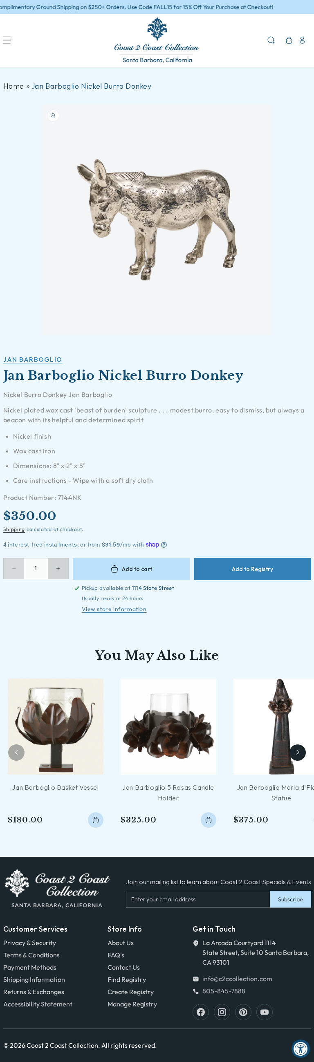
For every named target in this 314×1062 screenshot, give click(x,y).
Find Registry (127, 979)
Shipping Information (34, 979)
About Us (121, 943)
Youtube (264, 1012)
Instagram (222, 1012)
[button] (7, 40)
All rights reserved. (129, 1045)
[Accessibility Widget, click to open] (301, 1049)
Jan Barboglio (33, 359)
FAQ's (116, 955)
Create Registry (131, 992)
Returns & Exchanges (33, 992)
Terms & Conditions (31, 955)
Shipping (14, 529)
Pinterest (243, 1012)
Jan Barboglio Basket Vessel (55, 787)
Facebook (201, 1012)
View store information (114, 609)
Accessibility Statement (37, 1004)
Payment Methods (29, 967)
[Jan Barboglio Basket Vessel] (55, 726)
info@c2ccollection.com (237, 979)
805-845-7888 (223, 991)
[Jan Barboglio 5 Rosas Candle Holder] (168, 726)
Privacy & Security (29, 943)
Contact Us (124, 967)
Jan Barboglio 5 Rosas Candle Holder (168, 792)
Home (13, 86)
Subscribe (290, 899)
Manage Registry (132, 1004)
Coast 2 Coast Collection (62, 1045)
